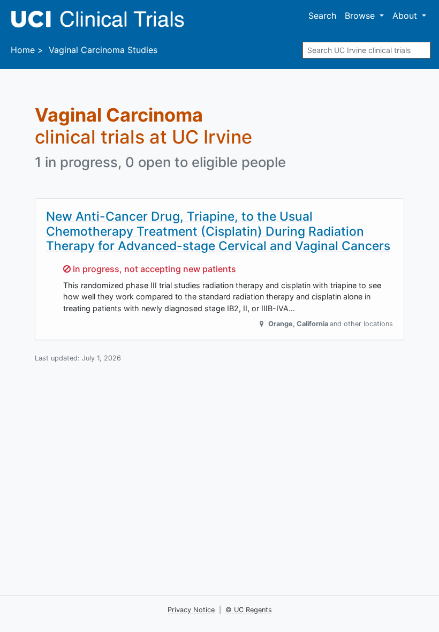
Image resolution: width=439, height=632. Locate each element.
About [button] (406, 15)
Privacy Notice (191, 610)
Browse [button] (361, 15)
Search (322, 15)
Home (23, 49)
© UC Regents (248, 610)
